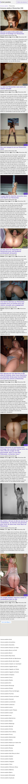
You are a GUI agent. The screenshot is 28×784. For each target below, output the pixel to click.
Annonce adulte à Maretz (7, 720)
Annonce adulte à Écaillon (7, 680)
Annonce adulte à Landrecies (7, 704)
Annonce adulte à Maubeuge (7, 723)
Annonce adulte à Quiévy (7, 739)
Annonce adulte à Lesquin (7, 712)
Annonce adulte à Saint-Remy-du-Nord (10, 753)
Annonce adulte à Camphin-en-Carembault (11, 663)
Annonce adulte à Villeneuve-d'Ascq (9, 767)
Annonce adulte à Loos (6, 715)
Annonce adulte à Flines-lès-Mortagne (10, 691)
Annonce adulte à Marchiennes (8, 718)
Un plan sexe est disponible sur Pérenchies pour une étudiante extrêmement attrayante (10, 251)
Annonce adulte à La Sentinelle (8, 701)
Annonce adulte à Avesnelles (7, 644)
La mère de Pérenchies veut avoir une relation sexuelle (13, 87)
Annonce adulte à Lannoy (7, 707)
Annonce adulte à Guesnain (7, 699)
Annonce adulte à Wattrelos (7, 769)
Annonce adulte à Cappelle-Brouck (9, 666)
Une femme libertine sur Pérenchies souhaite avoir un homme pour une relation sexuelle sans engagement (12, 303)
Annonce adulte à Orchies (7, 729)
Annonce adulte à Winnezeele (8, 775)
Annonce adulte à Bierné (6, 653)
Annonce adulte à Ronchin (7, 750)
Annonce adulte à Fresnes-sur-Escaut (10, 696)
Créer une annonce (22, 2)
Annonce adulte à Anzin (6, 639)
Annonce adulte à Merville (7, 726)
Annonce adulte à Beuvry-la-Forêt (9, 650)
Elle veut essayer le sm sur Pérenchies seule (13, 148)
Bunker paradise (5, 2)
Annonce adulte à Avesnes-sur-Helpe (10, 647)
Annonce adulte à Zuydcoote (7, 778)
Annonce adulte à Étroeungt (7, 685)
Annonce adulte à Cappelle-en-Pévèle (10, 669)
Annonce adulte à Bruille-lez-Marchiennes (11, 658)
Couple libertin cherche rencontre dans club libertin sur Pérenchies (13, 197)
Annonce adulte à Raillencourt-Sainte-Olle (11, 742)
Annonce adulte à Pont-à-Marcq (8, 731)
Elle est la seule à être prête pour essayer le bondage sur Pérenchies (12, 32)
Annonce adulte (4, 6)
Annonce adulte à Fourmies (7, 693)
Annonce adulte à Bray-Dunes (8, 655)
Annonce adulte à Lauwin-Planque (9, 710)
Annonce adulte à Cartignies (7, 674)
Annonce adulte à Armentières (8, 642)
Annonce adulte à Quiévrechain (8, 737)
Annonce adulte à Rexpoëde (7, 745)
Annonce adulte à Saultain (7, 759)
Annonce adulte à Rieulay (7, 748)
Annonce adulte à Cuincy (7, 677)
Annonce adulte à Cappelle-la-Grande (10, 672)
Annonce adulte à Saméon (7, 756)
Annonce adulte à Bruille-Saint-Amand (10, 661)
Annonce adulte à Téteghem (7, 761)
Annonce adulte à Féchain (7, 688)
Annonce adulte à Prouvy (7, 734)
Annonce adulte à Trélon (6, 764)
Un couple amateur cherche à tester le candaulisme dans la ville (13, 598)
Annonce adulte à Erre (6, 682)
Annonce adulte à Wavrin (6, 772)
